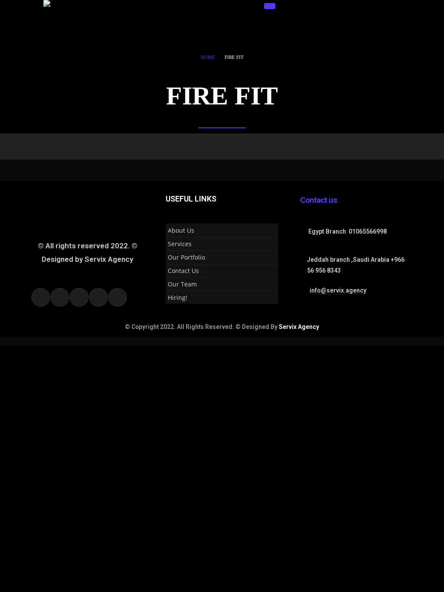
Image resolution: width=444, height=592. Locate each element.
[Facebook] (175, 6)
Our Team (182, 284)
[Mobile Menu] (269, 6)
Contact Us (183, 271)
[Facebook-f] (40, 297)
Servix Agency (299, 326)
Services (180, 244)
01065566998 (368, 231)
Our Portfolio (186, 257)
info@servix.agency (338, 290)
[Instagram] (205, 6)
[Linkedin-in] (98, 297)
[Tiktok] (251, 6)
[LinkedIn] (221, 6)
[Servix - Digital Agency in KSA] (72, 21)
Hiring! (177, 297)
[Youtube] (190, 6)
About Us (181, 230)
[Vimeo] (236, 6)
